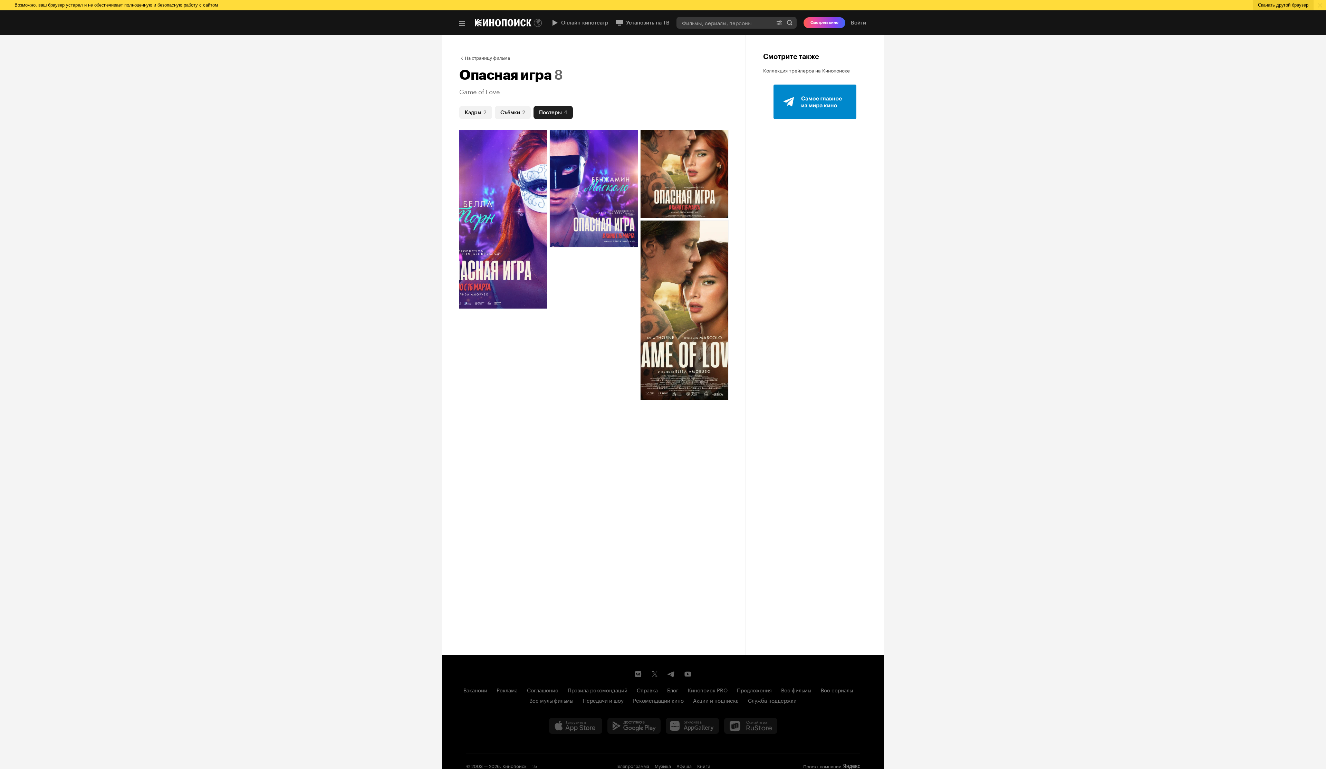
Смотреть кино (824, 22)
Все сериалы (837, 689)
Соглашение (542, 689)
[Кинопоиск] (503, 22)
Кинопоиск (514, 765)
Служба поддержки (772, 700)
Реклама (507, 689)
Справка (647, 689)
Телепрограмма (632, 765)
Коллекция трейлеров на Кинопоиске (806, 70)
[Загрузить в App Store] (575, 726)
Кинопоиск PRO (708, 689)
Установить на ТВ (648, 23)
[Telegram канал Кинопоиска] (671, 674)
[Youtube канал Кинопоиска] (688, 674)
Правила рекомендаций (597, 689)
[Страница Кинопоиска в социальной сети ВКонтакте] (638, 674)
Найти (790, 22)
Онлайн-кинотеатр (584, 23)
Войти (858, 23)
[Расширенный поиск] (779, 22)
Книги (703, 765)
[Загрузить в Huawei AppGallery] (692, 726)
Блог (673, 689)
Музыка (663, 765)
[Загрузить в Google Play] (634, 726)
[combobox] (724, 22)
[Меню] (462, 23)
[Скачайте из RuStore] (750, 726)
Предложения (754, 689)
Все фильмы (796, 689)
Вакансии (475, 689)
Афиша (684, 765)
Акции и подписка (716, 700)
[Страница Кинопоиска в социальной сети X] (655, 674)
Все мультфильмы (551, 700)
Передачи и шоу (603, 700)
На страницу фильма (487, 58)
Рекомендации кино (658, 700)
